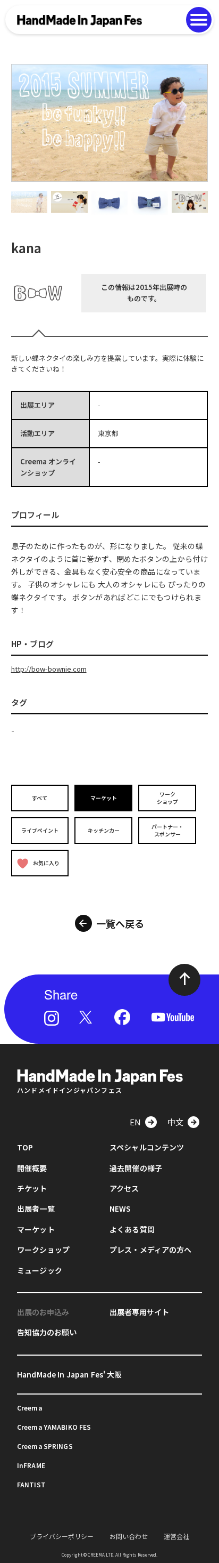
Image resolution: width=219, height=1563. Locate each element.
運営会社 (176, 1536)
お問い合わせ (129, 1536)
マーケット (103, 798)
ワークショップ (167, 797)
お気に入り (46, 863)
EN (135, 1121)
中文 (175, 1121)
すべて (39, 798)
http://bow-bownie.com (49, 669)
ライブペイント (39, 830)
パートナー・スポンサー (167, 830)
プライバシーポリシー (62, 1536)
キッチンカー (104, 830)
